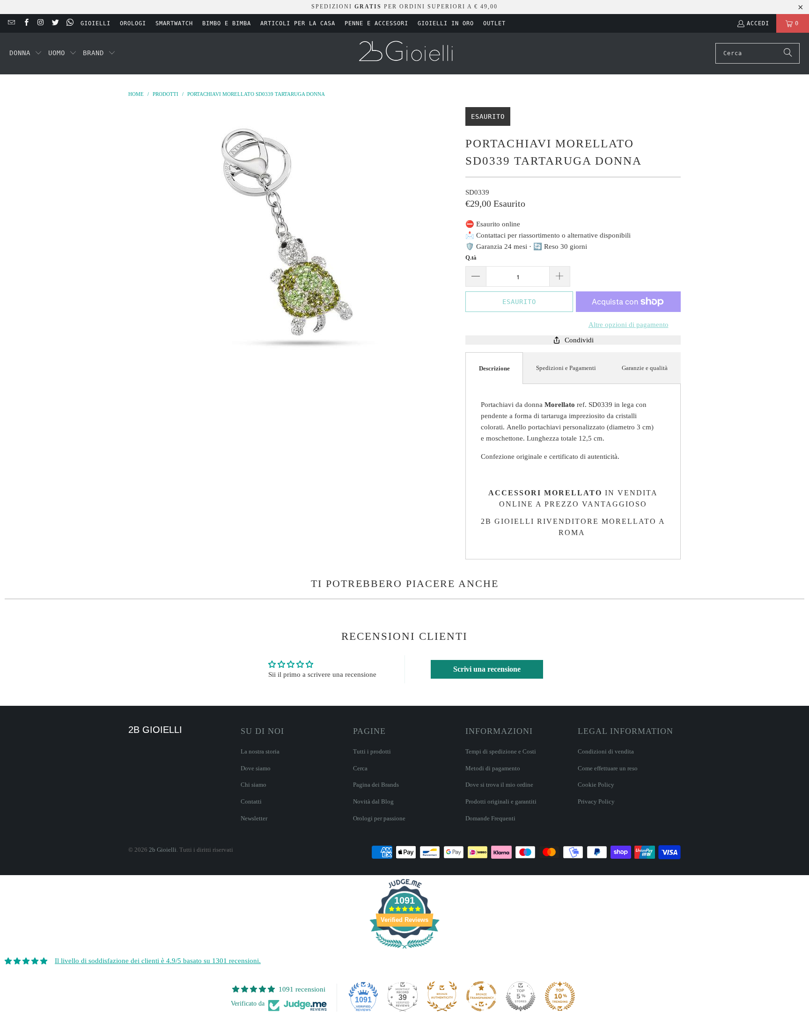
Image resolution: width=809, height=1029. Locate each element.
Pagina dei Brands (376, 784)
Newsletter (254, 818)
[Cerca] (788, 53)
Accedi (758, 23)
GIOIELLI (95, 23)
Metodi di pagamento (492, 768)
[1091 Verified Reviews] (404, 950)
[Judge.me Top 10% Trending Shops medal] (560, 996)
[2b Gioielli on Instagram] (40, 23)
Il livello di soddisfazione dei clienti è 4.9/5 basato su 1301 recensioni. (158, 960)
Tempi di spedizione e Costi (500, 751)
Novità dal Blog (373, 801)
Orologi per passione (379, 818)
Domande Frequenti (490, 818)
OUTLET (494, 23)
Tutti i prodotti (372, 751)
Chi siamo (253, 784)
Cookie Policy (596, 784)
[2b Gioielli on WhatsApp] (70, 23)
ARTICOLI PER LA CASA (297, 23)
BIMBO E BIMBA (226, 23)
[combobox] (757, 53)
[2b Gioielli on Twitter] (55, 23)
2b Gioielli (163, 849)
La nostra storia (260, 751)
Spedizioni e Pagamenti (566, 367)
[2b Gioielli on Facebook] (25, 23)
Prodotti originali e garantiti (501, 801)
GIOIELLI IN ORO (446, 23)
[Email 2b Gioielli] (11, 23)
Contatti (251, 801)
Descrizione (494, 368)
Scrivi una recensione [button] (487, 669)
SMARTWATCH (174, 23)
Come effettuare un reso (608, 768)
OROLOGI (133, 23)
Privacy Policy (596, 801)
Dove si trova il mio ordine (499, 784)
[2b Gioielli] (407, 53)
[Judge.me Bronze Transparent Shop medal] (481, 996)
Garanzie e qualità (645, 367)
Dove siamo (256, 768)
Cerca (360, 768)
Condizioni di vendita (606, 751)
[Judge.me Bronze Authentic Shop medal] (442, 996)
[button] (25, 53)
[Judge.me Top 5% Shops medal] (521, 996)
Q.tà (471, 257)
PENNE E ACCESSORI (376, 23)
